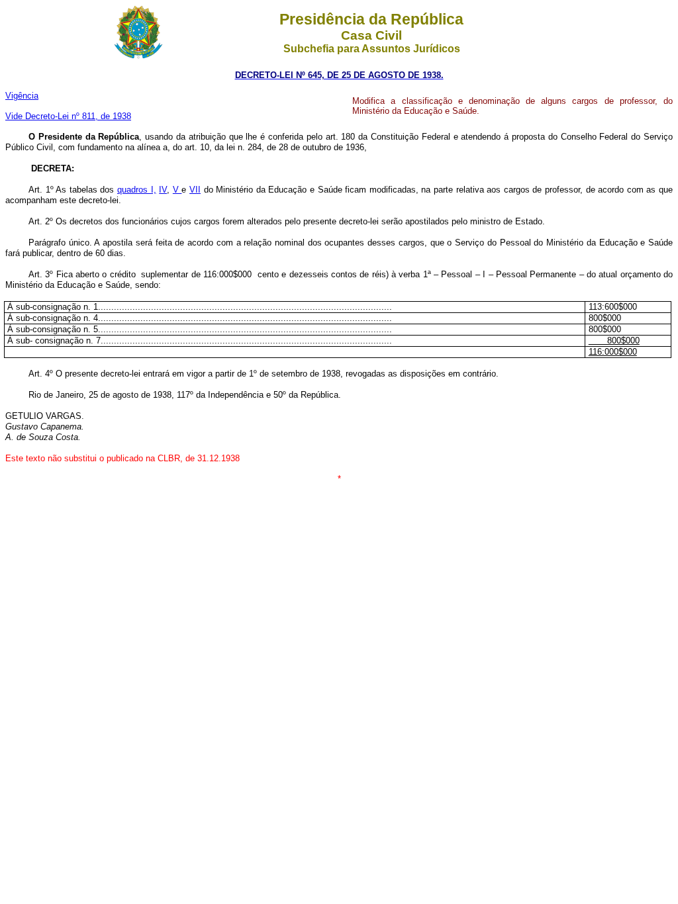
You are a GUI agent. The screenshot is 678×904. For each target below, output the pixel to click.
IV (163, 190)
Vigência (21, 96)
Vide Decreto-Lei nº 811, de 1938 (68, 116)
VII (195, 190)
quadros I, (136, 190)
